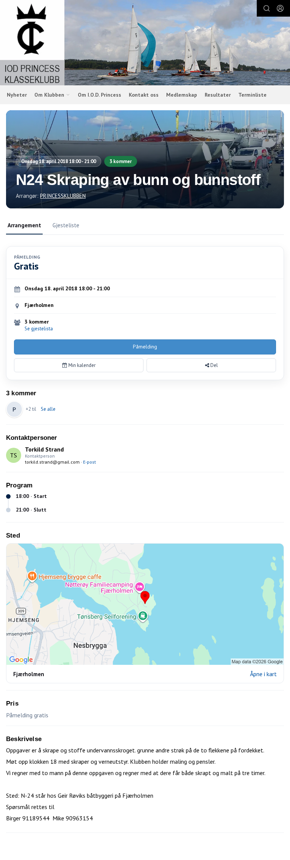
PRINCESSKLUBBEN (63, 195)
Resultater (218, 94)
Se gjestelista (39, 328)
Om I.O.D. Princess (99, 94)
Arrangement (24, 225)
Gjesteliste (65, 225)
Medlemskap (181, 94)
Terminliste (252, 94)
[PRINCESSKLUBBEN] (145, 44)
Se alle (48, 409)
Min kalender (81, 365)
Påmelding (145, 346)
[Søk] (266, 8)
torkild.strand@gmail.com (52, 462)
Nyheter (17, 94)
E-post (89, 462)
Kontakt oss (144, 94)
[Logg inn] (280, 8)
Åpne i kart (263, 674)
